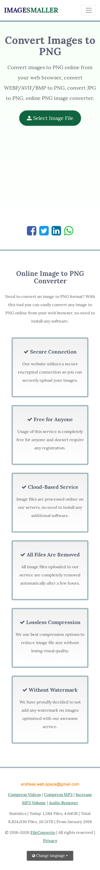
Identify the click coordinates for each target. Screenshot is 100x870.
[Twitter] (44, 231)
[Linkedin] (56, 231)
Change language (50, 855)
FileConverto (43, 832)
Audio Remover (63, 802)
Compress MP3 (58, 794)
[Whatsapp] (68, 231)
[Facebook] (31, 231)
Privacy (50, 840)
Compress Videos (24, 794)
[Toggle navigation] (89, 10)
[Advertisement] (50, 179)
